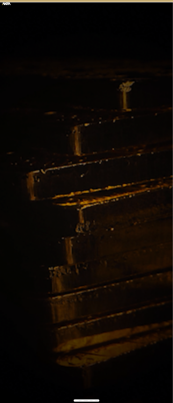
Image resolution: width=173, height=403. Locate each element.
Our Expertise (86, 400)
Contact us (96, 400)
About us (80, 400)
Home (76, 400)
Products (91, 400)
